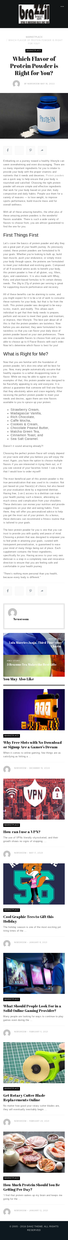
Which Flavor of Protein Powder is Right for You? (35, 42)
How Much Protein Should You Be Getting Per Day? (31, 1187)
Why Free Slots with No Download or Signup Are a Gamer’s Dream (32, 744)
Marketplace (34, 36)
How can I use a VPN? (21, 831)
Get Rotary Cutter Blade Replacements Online (24, 1097)
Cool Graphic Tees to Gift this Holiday (28, 919)
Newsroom (33, 83)
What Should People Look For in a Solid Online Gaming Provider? (32, 1008)
